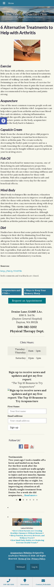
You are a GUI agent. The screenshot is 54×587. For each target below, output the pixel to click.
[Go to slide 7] (37, 500)
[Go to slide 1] (16, 500)
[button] (3, 120)
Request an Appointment (27, 300)
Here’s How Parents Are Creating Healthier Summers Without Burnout (26, 532)
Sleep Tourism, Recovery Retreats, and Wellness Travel (28, 536)
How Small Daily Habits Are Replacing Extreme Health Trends (27, 541)
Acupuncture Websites (21, 552)
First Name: (14, 406)
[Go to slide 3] (23, 500)
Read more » (30, 495)
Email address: (15, 416)
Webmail (21, 567)
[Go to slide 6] (33, 500)
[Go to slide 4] (26, 500)
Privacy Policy (38, 558)
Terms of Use (24, 558)
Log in (34, 567)
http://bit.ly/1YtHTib (11, 271)
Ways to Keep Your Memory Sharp (35, 292)
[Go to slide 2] (20, 500)
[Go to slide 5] (30, 500)
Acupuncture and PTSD (11, 292)
